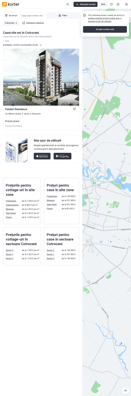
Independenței (12, 205)
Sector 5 (9, 250)
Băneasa (10, 209)
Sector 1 (9, 254)
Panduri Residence (13, 126)
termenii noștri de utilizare (99, 21)
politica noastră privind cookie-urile (104, 18)
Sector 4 (9, 258)
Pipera (9, 217)
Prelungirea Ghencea (12, 201)
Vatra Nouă (11, 213)
